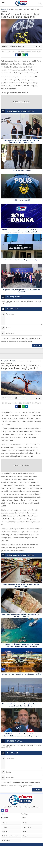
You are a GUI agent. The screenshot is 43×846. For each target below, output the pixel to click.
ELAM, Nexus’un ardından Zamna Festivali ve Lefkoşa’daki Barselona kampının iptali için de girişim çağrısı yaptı (21, 736)
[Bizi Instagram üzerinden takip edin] (6, 810)
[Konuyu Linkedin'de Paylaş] (26, 54)
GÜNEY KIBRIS (11, 361)
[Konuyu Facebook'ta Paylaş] (16, 54)
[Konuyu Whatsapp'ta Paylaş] (23, 54)
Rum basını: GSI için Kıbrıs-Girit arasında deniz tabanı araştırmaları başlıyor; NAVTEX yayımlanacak (21, 645)
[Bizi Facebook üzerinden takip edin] (2, 810)
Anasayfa (3, 9)
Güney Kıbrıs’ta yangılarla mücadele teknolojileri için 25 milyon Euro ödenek (21, 615)
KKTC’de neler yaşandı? (21, 200)
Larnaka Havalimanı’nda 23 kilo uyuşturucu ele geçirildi (21, 674)
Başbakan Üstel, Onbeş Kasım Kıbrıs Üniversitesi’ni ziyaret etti (21, 291)
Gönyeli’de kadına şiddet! (21, 170)
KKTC (8, 9)
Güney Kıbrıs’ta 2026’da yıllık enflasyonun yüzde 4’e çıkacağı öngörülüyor (21, 585)
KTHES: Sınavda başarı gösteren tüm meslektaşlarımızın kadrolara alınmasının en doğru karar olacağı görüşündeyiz (21, 232)
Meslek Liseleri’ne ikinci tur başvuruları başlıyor (21, 260)
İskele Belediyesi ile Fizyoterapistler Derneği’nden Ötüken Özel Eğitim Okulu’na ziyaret (21, 141)
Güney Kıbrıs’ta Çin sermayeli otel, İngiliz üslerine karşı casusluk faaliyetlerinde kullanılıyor (21, 705)
